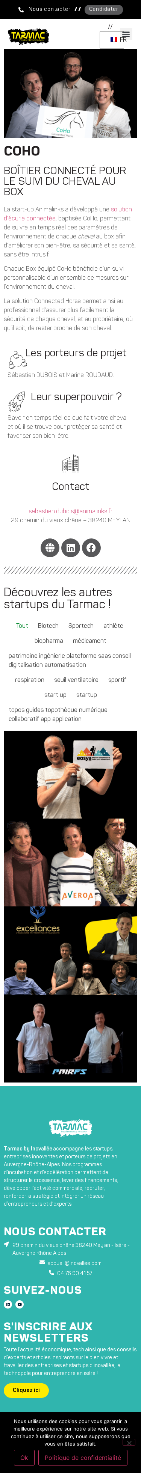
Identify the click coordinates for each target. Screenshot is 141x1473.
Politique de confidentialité (83, 1457)
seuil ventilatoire (76, 680)
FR (120, 40)
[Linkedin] (70, 547)
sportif (117, 680)
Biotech (48, 626)
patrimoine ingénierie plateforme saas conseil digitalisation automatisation (70, 660)
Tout (22, 626)
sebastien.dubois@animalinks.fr (70, 512)
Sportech (81, 626)
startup (86, 695)
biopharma (49, 641)
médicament (89, 641)
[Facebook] (91, 547)
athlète (113, 626)
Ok (24, 1457)
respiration (29, 680)
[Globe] (50, 547)
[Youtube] (19, 1304)
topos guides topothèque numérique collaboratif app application (58, 714)
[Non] (129, 1442)
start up (55, 695)
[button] (110, 27)
